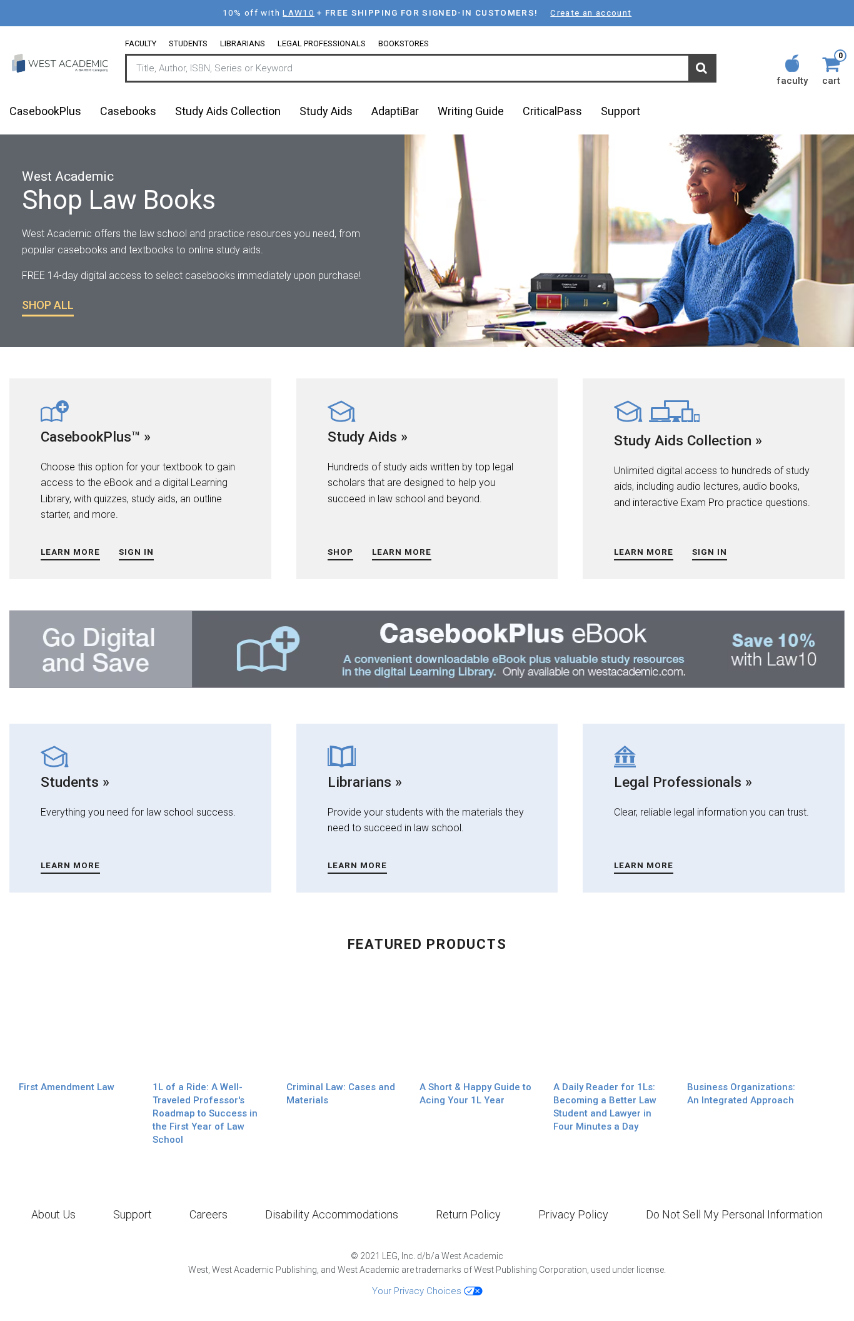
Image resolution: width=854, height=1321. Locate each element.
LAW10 (298, 13)
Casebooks (128, 111)
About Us (53, 1214)
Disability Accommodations (331, 1214)
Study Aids (326, 111)
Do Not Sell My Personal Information (734, 1214)
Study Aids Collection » (688, 440)
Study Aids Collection (228, 111)
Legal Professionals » (683, 782)
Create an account (590, 13)
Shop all (48, 304)
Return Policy (468, 1214)
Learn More (70, 552)
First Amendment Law (66, 1087)
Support (620, 111)
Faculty (140, 43)
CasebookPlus (45, 111)
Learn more (643, 552)
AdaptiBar (395, 111)
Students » (75, 782)
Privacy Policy (573, 1214)
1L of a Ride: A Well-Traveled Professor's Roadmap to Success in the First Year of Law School (205, 1113)
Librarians (242, 43)
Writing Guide (471, 111)
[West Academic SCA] (61, 63)
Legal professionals (322, 43)
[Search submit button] (701, 69)
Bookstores (403, 43)
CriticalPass (552, 111)
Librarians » (365, 782)
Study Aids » (368, 436)
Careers (208, 1214)
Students (188, 43)
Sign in (136, 552)
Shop (340, 552)
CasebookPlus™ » (96, 436)
